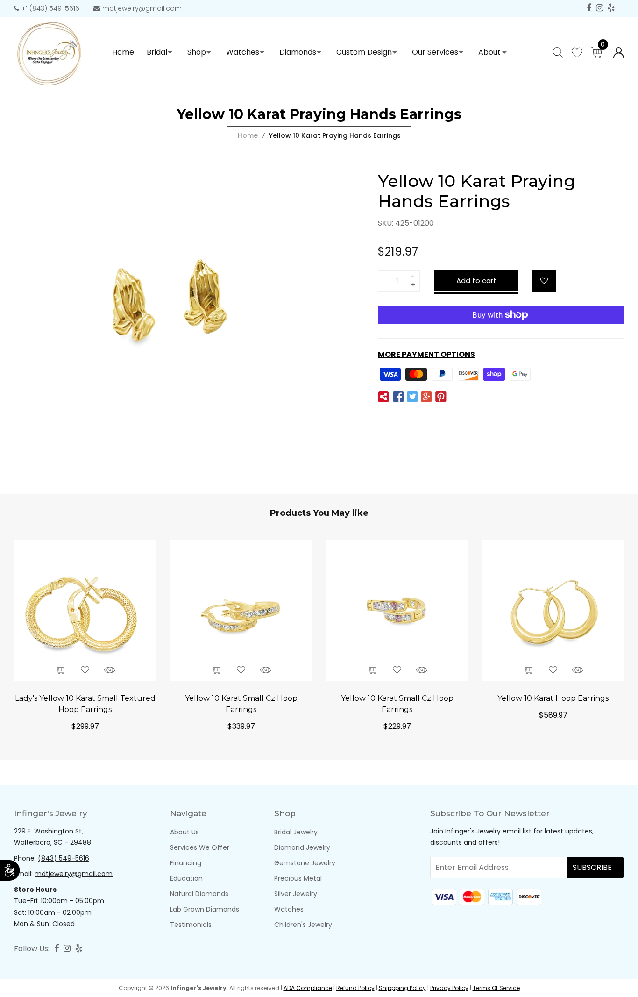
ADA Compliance (308, 988)
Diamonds (297, 52)
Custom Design (364, 52)
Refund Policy (355, 988)
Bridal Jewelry (296, 832)
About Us (184, 832)
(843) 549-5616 (63, 858)
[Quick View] (110, 670)
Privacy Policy (449, 988)
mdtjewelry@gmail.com (142, 8)
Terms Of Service (496, 988)
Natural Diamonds (199, 893)
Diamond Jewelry (302, 847)
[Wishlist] (544, 281)
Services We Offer (199, 847)
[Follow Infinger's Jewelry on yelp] (611, 8)
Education (186, 878)
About (489, 52)
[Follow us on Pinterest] (440, 397)
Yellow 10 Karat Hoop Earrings (553, 698)
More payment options (426, 354)
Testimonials (191, 924)
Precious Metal (298, 878)
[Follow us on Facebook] (398, 397)
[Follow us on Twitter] (412, 397)
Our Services (435, 52)
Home (248, 135)
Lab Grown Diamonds (204, 909)
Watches (242, 52)
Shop (196, 52)
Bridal (157, 52)
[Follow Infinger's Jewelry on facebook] (589, 8)
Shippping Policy (402, 988)
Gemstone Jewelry (304, 863)
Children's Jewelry (303, 924)
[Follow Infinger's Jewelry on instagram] (599, 8)
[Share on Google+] (426, 397)
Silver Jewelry (295, 893)
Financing (185, 863)
